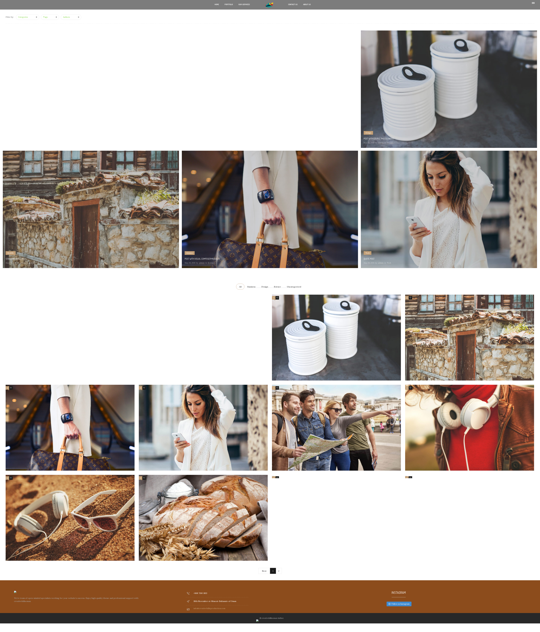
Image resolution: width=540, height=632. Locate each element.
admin (380, 143)
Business (251, 286)
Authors (66, 17)
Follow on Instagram (401, 604)
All (240, 286)
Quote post (369, 258)
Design (264, 286)
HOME (217, 4)
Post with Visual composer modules (202, 258)
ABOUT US (307, 4)
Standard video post (16, 258)
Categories (23, 17)
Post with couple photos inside (379, 138)
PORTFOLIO (229, 4)
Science (277, 286)
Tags (45, 17)
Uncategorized (294, 286)
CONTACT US (293, 4)
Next (264, 571)
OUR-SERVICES (244, 4)
